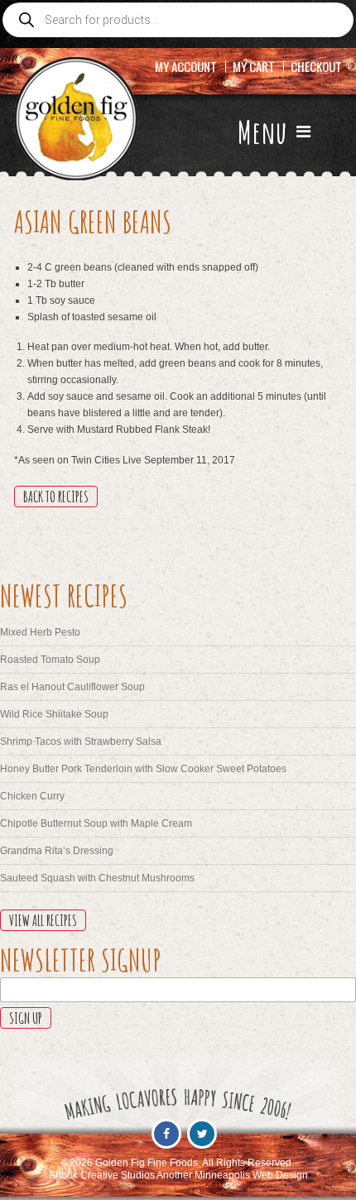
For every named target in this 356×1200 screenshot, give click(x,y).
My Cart (254, 66)
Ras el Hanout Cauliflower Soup (72, 687)
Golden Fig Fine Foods (76, 119)
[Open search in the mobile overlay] (178, 20)
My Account (186, 66)
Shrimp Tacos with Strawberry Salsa (80, 741)
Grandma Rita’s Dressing (56, 851)
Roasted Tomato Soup (50, 659)
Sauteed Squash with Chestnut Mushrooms (97, 878)
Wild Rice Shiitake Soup (54, 714)
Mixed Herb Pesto (40, 632)
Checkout (316, 66)
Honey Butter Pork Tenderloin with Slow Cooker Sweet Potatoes (143, 769)
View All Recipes (43, 920)
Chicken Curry (32, 796)
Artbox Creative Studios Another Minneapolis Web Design (178, 1175)
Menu (265, 131)
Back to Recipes (56, 496)
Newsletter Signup (80, 960)
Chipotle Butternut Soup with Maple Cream (96, 823)
